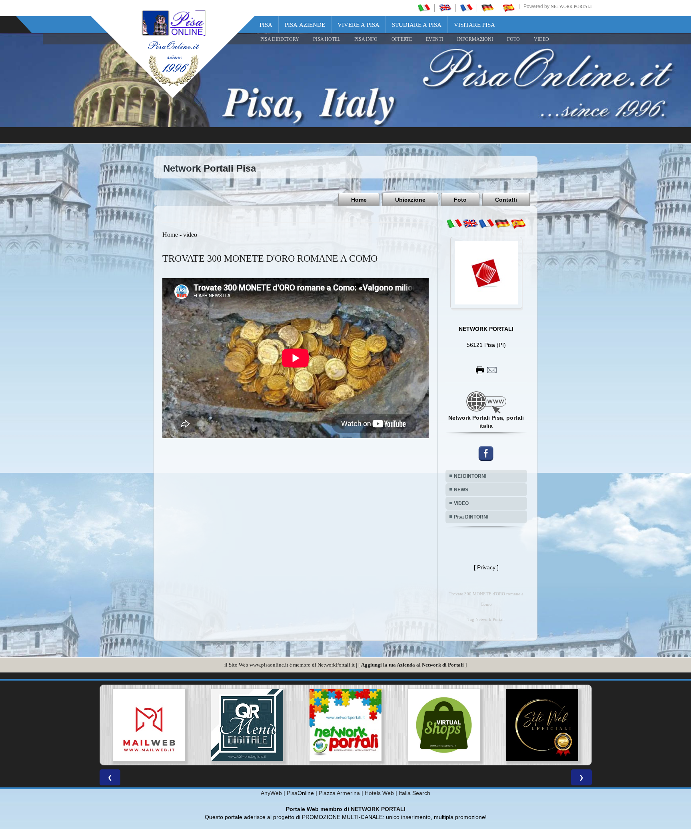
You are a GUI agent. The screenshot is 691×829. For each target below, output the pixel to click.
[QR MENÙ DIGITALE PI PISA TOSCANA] (149, 725)
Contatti (506, 199)
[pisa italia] (423, 7)
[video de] (502, 223)
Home (359, 199)
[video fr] (486, 223)
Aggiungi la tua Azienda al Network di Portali (412, 665)
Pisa (266, 25)
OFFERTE (401, 39)
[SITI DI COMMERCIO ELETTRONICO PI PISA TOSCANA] (345, 725)
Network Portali (571, 6)
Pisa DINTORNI (471, 517)
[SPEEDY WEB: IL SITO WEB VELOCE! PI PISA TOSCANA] (542, 725)
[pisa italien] (487, 7)
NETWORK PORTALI (378, 809)
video (190, 234)
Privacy (486, 567)
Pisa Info (365, 39)
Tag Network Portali (486, 619)
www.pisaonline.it (269, 665)
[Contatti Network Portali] (486, 369)
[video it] (454, 223)
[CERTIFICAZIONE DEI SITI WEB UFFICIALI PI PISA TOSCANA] (444, 725)
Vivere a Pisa (358, 25)
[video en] (470, 223)
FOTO (513, 39)
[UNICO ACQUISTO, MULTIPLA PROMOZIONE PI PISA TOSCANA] (247, 725)
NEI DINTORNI (470, 476)
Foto (460, 199)
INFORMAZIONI (475, 39)
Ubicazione (410, 199)
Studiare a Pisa (416, 25)
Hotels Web (379, 793)
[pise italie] (466, 7)
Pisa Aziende (305, 25)
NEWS (461, 490)
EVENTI (434, 39)
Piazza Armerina (339, 793)
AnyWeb (271, 793)
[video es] (518, 223)
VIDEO (541, 39)
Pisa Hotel (326, 39)
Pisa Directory (279, 39)
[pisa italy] (445, 7)
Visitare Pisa (474, 25)
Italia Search (414, 793)
